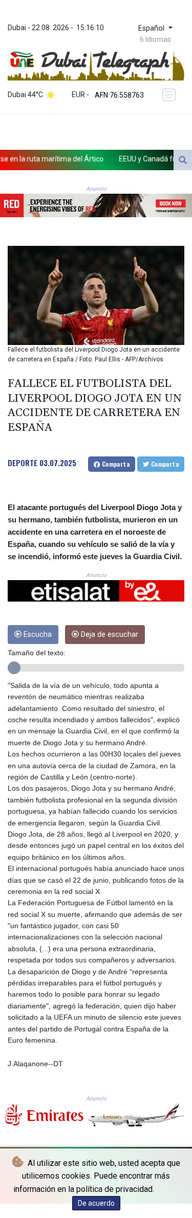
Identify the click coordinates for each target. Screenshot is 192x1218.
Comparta (115, 463)
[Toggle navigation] (170, 95)
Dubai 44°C (25, 94)
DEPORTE (22, 462)
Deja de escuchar (108, 634)
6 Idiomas (155, 39)
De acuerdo (96, 1203)
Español (152, 28)
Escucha (37, 634)
